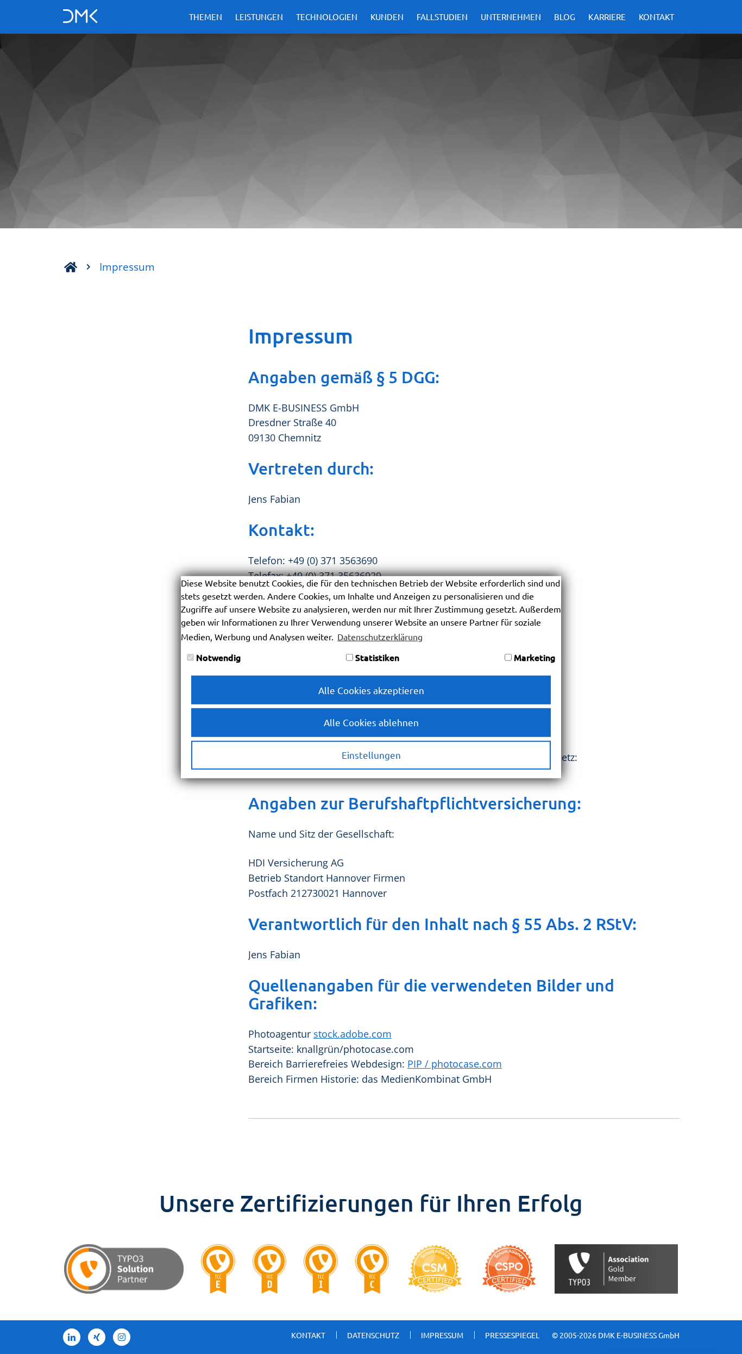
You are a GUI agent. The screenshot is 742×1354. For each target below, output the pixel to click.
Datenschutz (373, 1335)
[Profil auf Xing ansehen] (96, 1337)
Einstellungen (371, 754)
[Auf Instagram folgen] (121, 1337)
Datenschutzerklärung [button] (380, 636)
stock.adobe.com (352, 1033)
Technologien (326, 16)
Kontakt (656, 16)
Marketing (533, 657)
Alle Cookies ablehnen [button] (371, 722)
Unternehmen (511, 16)
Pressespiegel (512, 1335)
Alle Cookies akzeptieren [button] (371, 689)
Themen (205, 16)
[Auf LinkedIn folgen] (71, 1337)
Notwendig (217, 657)
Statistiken (376, 657)
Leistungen (259, 16)
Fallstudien (442, 16)
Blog (564, 16)
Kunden (387, 16)
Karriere (607, 16)
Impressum (127, 266)
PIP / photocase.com (454, 1063)
